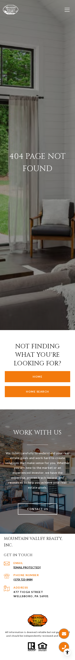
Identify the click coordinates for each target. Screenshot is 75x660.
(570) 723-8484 (22, 579)
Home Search (37, 391)
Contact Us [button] (37, 509)
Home (37, 376)
